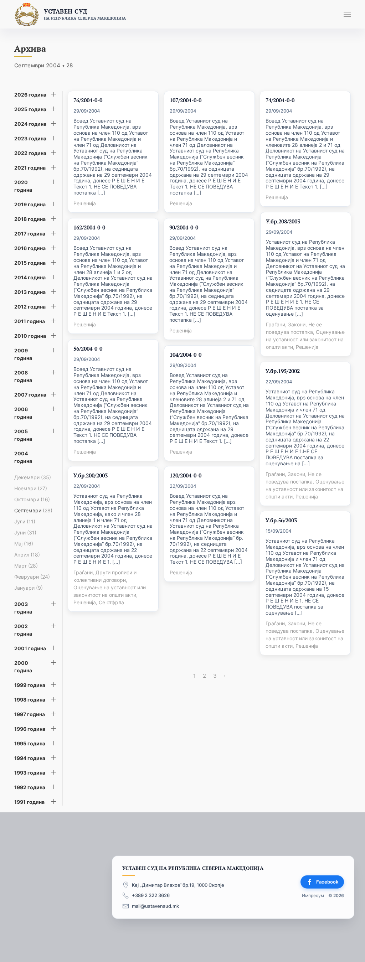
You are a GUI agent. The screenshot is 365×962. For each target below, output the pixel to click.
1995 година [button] (29, 743)
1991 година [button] (29, 802)
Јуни (25, 532)
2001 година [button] (30, 648)
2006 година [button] (23, 413)
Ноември (30, 488)
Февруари (32, 577)
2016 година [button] (30, 248)
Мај (23, 544)
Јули (24, 521)
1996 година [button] (29, 729)
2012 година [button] (30, 307)
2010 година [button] (30, 336)
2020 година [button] (23, 186)
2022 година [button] (30, 153)
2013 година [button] (30, 292)
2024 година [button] (30, 124)
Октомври (32, 499)
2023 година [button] (30, 138)
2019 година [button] (30, 204)
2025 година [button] (30, 109)
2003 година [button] (23, 608)
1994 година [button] (29, 758)
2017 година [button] (29, 234)
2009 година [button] (23, 354)
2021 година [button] (30, 168)
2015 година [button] (30, 263)
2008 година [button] (23, 376)
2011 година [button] (29, 321)
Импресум (313, 895)
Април (27, 555)
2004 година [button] (23, 457)
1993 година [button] (29, 773)
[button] (347, 14)
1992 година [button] (29, 787)
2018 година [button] (30, 219)
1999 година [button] (29, 685)
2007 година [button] (30, 395)
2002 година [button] (23, 630)
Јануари (28, 588)
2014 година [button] (30, 277)
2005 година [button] (23, 435)
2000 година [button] (23, 666)
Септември (33, 510)
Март (26, 566)
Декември (32, 477)
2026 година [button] (30, 95)
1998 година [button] (29, 700)
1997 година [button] (29, 714)
